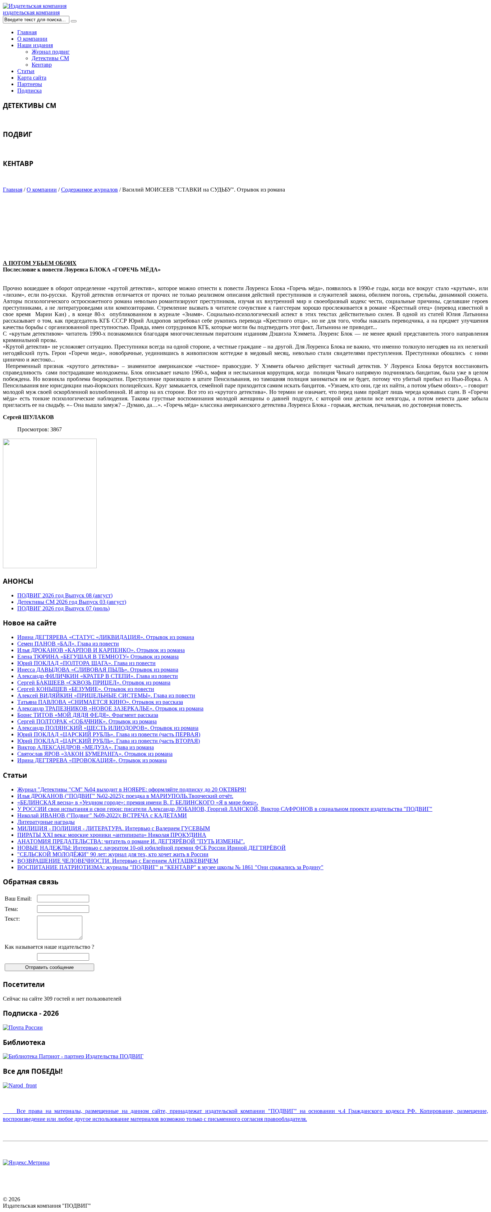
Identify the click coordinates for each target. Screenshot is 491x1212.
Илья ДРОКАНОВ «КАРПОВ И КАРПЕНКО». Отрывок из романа (101, 650)
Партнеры (29, 84)
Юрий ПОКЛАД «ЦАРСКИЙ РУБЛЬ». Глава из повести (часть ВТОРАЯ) (108, 741)
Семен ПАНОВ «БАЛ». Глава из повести (68, 644)
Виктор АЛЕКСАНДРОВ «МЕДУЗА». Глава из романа (85, 747)
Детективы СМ (50, 58)
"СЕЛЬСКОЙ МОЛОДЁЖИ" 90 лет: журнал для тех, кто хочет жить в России (112, 854)
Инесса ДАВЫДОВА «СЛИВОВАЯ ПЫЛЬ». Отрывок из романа (97, 669)
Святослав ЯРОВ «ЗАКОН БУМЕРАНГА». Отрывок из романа (95, 754)
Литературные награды (46, 822)
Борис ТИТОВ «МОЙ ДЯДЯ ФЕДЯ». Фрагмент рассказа (87, 715)
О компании (32, 39)
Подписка (29, 90)
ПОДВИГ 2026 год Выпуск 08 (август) (65, 595)
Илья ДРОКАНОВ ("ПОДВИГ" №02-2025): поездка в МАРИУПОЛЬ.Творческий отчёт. (125, 796)
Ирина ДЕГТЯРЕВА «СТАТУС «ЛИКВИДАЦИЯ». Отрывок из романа (105, 637)
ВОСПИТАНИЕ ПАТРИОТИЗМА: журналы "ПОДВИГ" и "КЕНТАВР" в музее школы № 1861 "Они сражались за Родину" (170, 867)
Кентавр (42, 65)
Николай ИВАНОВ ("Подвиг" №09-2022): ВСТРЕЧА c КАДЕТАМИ (102, 815)
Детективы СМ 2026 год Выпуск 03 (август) (71, 602)
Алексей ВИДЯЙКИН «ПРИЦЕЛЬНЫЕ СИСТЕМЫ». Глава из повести (106, 695)
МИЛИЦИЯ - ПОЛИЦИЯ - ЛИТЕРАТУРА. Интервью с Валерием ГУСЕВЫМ (113, 828)
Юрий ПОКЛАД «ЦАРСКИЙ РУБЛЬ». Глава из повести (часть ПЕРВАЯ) (108, 734)
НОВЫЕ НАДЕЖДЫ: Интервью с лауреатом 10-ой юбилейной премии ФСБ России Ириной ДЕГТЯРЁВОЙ (151, 848)
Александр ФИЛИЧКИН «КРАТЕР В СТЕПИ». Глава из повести (97, 676)
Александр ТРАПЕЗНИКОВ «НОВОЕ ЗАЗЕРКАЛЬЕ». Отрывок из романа (110, 708)
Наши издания (35, 45)
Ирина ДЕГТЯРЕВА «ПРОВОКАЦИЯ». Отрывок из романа (92, 760)
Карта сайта (31, 78)
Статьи (26, 71)
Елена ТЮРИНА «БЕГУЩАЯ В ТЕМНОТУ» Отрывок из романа (98, 657)
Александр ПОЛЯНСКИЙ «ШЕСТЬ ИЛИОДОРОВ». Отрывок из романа (107, 728)
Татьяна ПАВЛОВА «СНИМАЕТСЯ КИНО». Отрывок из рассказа (100, 702)
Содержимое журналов (89, 190)
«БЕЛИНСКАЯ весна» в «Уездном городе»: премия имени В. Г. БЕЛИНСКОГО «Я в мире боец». (137, 802)
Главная (27, 32)
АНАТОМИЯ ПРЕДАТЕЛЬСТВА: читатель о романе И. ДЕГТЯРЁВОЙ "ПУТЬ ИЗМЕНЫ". (131, 841)
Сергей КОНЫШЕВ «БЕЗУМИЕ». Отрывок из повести (85, 689)
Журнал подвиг (51, 52)
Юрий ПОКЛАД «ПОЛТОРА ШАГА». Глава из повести (86, 663)
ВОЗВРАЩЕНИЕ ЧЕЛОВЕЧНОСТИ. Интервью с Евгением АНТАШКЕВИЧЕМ (117, 861)
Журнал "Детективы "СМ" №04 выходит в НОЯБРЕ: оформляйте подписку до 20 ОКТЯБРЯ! (131, 789)
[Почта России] (23, 1027)
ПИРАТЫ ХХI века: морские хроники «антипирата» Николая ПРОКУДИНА (111, 835)
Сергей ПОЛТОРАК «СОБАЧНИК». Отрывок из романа (87, 721)
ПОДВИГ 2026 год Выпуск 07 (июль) (63, 608)
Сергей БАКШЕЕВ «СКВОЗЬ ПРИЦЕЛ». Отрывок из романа (93, 682)
